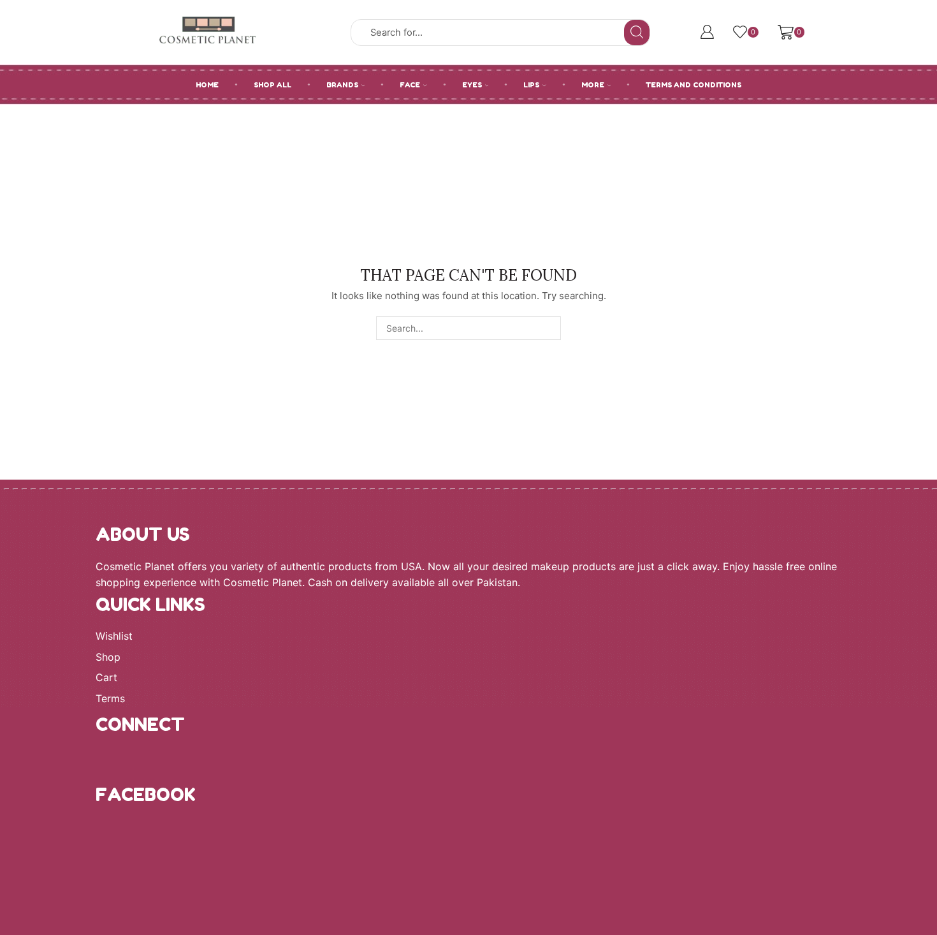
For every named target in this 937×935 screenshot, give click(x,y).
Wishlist (114, 636)
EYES (472, 84)
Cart (106, 678)
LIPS (531, 84)
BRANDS (342, 84)
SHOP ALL (272, 84)
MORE (592, 84)
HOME (207, 84)
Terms (110, 699)
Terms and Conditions (693, 84)
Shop (108, 657)
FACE (410, 84)
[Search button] (637, 32)
